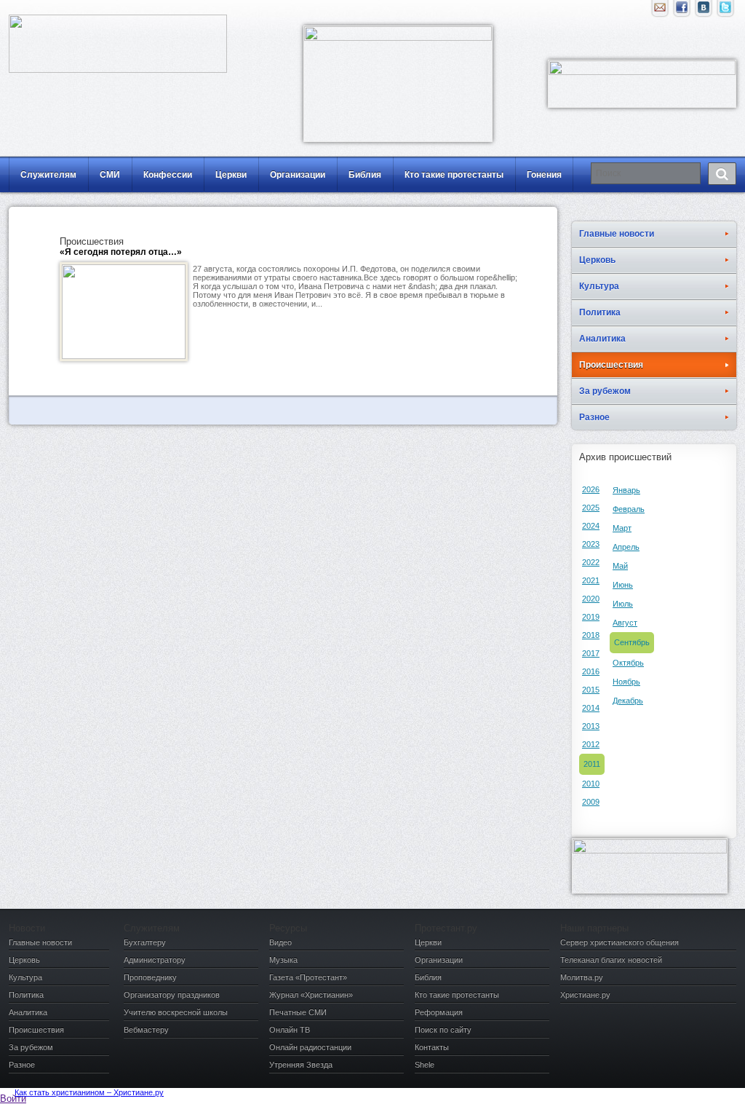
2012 (590, 744)
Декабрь (628, 700)
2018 (590, 635)
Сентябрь (632, 642)
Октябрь (628, 662)
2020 (590, 598)
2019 (590, 616)
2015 (590, 689)
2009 (590, 801)
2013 (590, 726)
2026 (590, 489)
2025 (590, 507)
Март (622, 528)
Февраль (629, 509)
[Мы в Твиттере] (725, 11)
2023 (590, 544)
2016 (590, 671)
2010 (590, 783)
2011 (591, 764)
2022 (590, 562)
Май (620, 565)
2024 (590, 525)
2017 (590, 653)
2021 (590, 580)
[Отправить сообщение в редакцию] (660, 11)
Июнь (623, 584)
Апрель (626, 547)
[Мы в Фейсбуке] (682, 11)
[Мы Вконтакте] (703, 11)
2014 (590, 707)
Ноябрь (626, 681)
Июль (623, 603)
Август (625, 622)
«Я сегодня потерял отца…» (121, 252)
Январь (626, 490)
